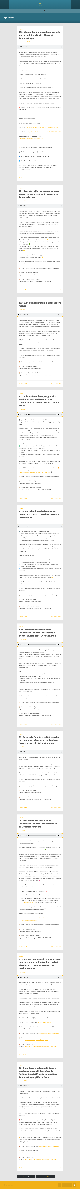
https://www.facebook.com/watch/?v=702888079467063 (44, 132)
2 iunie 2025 (22, 521)
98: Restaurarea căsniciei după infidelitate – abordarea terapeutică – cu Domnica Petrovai (39, 824)
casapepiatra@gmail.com (29, 902)
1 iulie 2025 (22, 309)
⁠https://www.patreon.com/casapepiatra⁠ (48, 1146)
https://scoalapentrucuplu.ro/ (29, 920)
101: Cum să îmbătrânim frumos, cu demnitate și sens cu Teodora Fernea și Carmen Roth (39, 514)
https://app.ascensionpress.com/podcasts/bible (31, 138)
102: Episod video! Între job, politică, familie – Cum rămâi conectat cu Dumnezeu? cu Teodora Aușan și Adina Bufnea (39, 401)
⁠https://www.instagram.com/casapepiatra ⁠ (30, 1153)
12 (48, 1176)
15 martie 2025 (23, 1081)
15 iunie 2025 (22, 409)
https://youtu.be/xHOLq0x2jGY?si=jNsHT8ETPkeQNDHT (34, 472)
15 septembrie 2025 (24, 42)
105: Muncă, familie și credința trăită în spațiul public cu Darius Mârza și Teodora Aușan (39, 35)
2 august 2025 (23, 201)
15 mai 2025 (22, 639)
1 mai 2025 (22, 747)
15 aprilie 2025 (23, 830)
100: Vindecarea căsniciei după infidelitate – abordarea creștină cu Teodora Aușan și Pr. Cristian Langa (37, 633)
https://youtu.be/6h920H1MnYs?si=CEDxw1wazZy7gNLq (43, 127)
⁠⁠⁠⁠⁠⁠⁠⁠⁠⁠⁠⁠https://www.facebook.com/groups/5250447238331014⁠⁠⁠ (41, 1159)
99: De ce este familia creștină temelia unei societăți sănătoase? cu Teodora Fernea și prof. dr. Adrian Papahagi (39, 740)
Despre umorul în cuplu (44, 1022)
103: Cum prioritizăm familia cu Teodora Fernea (40, 304)
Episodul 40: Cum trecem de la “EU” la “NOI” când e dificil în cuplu (40, 918)
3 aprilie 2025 (22, 972)
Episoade (21, 29)
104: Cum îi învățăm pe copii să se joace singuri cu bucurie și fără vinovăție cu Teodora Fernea (39, 194)
